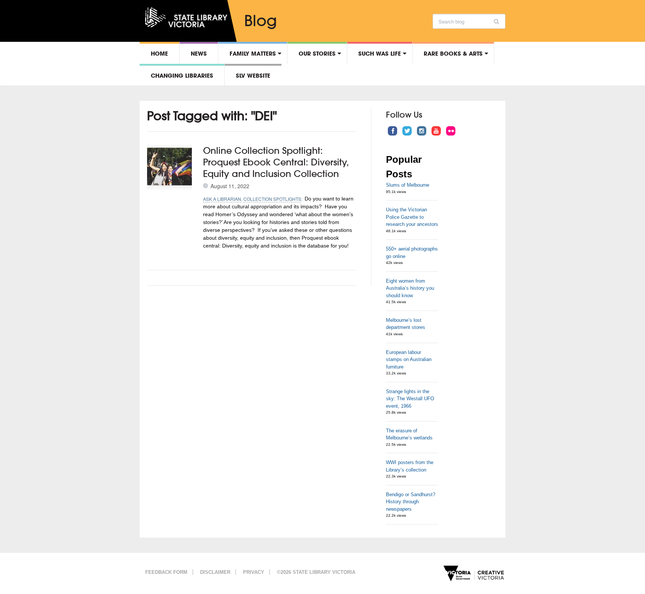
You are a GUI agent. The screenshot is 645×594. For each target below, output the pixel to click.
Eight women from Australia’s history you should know (410, 288)
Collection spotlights (272, 199)
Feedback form (166, 572)
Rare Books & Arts (453, 53)
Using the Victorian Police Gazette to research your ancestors (412, 217)
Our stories (317, 53)
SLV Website (253, 75)
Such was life (379, 53)
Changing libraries (182, 75)
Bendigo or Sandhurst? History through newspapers (410, 502)
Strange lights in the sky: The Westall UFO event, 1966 (410, 399)
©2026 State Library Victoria (316, 572)
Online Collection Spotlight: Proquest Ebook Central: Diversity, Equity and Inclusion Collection (275, 162)
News (199, 53)
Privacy (253, 572)
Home (159, 53)
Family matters (253, 53)
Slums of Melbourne (407, 185)
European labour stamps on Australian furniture (408, 359)
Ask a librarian (222, 199)
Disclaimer (215, 572)
